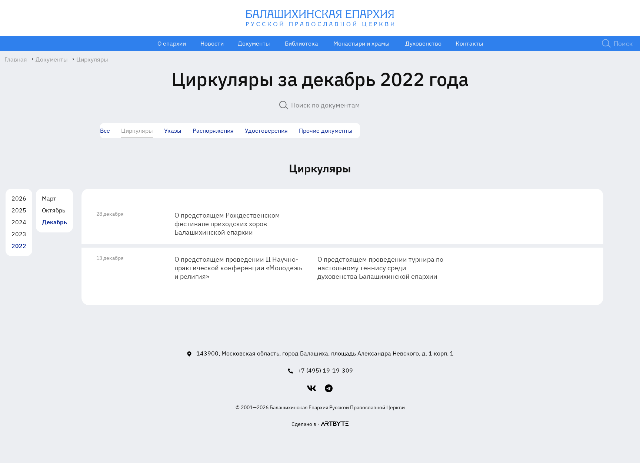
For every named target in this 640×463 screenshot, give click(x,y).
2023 (18, 234)
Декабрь (54, 222)
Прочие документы (326, 130)
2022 (18, 245)
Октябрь (53, 210)
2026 (18, 198)
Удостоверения (266, 130)
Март (49, 198)
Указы (172, 130)
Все (105, 130)
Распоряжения (213, 130)
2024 (18, 222)
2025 (18, 210)
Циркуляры (137, 130)
